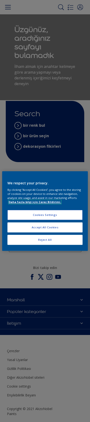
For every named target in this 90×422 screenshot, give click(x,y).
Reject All (45, 239)
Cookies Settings (45, 215)
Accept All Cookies (45, 227)
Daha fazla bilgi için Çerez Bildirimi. (35, 202)
